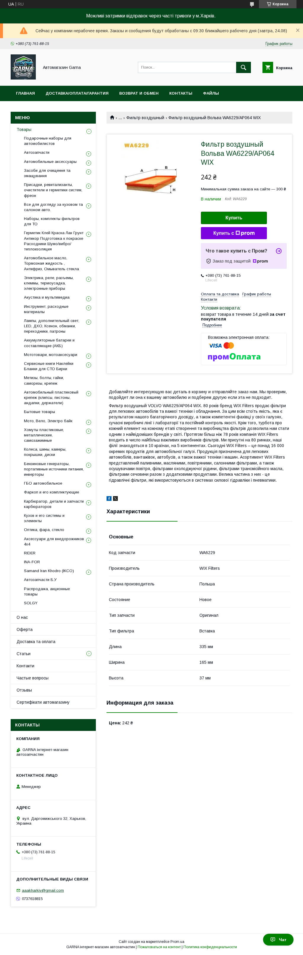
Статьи (23, 653)
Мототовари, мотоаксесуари (50, 354)
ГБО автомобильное (43, 483)
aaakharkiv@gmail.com (43, 890)
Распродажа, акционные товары (47, 591)
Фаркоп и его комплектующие (51, 492)
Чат (282, 939)
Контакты (180, 93)
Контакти (25, 665)
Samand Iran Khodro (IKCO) (49, 571)
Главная (25, 93)
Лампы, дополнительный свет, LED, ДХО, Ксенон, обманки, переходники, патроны (51, 326)
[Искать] (243, 67)
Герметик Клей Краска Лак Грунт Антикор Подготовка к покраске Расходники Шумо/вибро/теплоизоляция (53, 241)
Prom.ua (177, 942)
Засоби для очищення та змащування (47, 173)
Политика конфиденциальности (210, 947)
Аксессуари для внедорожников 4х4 (54, 541)
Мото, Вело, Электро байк (48, 421)
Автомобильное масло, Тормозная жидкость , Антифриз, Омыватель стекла (51, 263)
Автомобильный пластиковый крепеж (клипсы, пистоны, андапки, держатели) (51, 397)
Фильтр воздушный (145, 117)
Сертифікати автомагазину (43, 702)
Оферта (25, 629)
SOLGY (31, 603)
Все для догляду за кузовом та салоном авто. (53, 207)
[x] (115, 499)
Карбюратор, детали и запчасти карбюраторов (54, 504)
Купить (233, 217)
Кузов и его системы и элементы (44, 518)
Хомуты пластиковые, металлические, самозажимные (44, 435)
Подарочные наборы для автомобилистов (47, 141)
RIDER (30, 553)
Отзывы (24, 690)
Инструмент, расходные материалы (46, 309)
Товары (24, 129)
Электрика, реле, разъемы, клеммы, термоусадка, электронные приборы (49, 283)
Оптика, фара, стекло (44, 529)
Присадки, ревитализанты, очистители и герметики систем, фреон (53, 190)
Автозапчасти (36, 152)
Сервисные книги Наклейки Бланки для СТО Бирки (48, 366)
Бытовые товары (39, 411)
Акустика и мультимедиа (47, 297)
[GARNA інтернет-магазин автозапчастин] (23, 78)
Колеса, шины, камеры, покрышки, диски (45, 452)
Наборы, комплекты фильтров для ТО (52, 221)
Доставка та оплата (36, 641)
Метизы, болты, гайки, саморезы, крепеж (44, 380)
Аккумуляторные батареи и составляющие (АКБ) (49, 343)
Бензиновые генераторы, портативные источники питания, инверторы (54, 469)
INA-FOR (32, 562)
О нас (22, 617)
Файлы (211, 93)
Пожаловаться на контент (159, 947)
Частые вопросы (33, 678)
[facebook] (109, 499)
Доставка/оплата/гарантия (77, 93)
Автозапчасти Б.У (40, 579)
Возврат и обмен (139, 93)
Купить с (223, 233)
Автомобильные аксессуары (50, 161)
